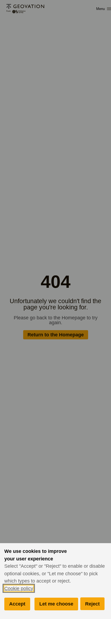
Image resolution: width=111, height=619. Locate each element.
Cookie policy (18, 588)
